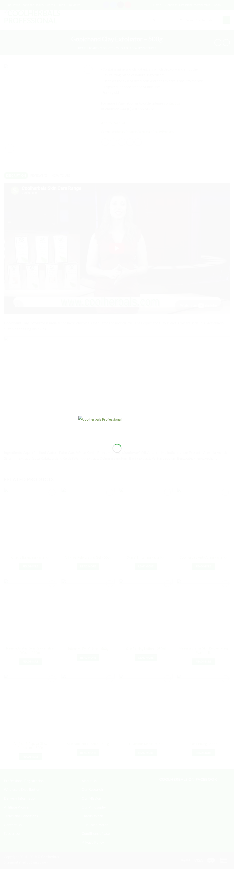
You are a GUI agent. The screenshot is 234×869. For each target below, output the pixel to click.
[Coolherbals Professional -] (117, 426)
